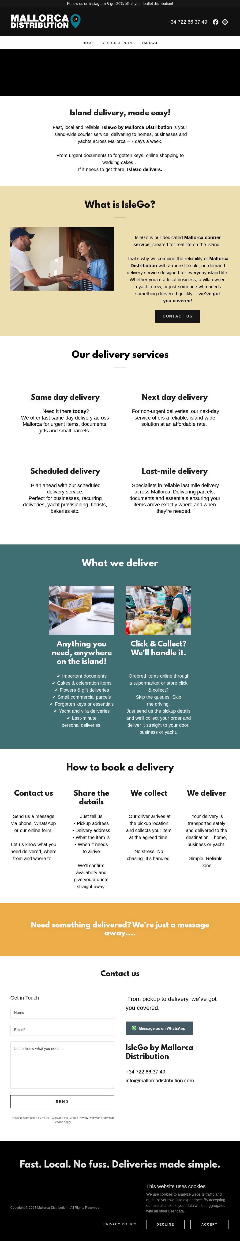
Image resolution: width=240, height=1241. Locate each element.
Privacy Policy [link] (88, 1118)
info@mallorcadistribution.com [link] (160, 1081)
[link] (45, 22)
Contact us (178, 316)
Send (62, 1102)
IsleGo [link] (150, 43)
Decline (165, 1224)
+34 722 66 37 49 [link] (187, 22)
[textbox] (62, 1012)
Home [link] (88, 43)
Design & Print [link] (118, 43)
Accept (209, 1224)
